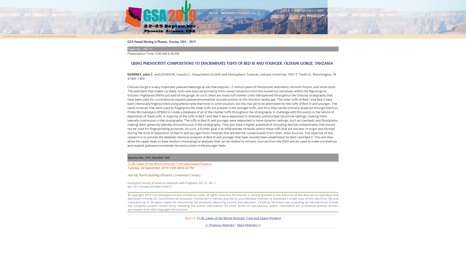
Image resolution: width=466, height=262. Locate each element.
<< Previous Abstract (219, 225)
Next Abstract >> (249, 225)
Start (6, 36)
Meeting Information (68, 36)
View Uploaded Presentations (45, 36)
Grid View (13, 36)
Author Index (25, 36)
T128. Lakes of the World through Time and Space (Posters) (169, 164)
